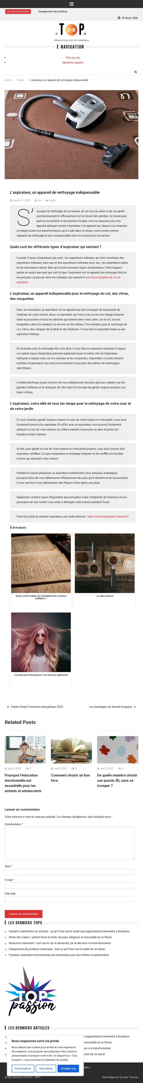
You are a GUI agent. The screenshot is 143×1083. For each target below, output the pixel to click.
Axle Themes (130, 1077)
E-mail (9, 880)
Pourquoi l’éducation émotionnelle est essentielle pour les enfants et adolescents (59, 955)
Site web (10, 893)
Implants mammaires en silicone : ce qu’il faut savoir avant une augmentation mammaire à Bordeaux (69, 931)
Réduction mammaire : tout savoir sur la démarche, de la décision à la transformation (60, 943)
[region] (45, 1055)
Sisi (39, 200)
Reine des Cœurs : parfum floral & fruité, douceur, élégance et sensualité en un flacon (60, 937)
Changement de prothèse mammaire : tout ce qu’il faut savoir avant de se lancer (57, 949)
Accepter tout (68, 1068)
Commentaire (14, 824)
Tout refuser (46, 1068)
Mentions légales (73, 62)
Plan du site (73, 57)
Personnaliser (23, 1068)
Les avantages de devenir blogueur (110, 706)
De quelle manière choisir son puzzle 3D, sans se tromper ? (117, 780)
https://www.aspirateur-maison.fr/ (108, 516)
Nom (8, 866)
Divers (52, 200)
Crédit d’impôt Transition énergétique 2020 (37, 706)
